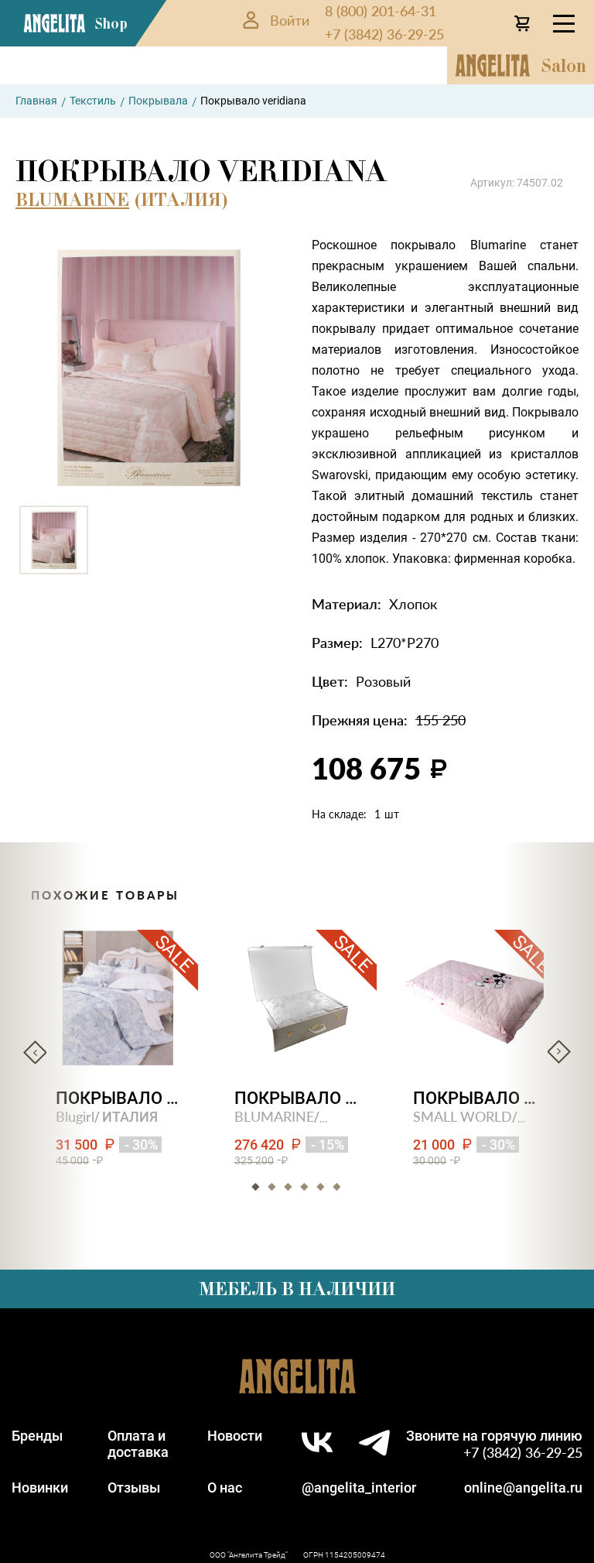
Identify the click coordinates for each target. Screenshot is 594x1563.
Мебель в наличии (297, 1288)
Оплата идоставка (138, 1444)
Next (559, 1052)
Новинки (40, 1487)
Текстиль (93, 100)
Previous (34, 1052)
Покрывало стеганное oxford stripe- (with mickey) (476, 1098)
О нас (224, 1487)
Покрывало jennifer (119, 1098)
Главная (36, 100)
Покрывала (158, 100)
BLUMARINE (72, 199)
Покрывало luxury (297, 1098)
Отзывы (134, 1487)
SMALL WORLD (462, 1116)
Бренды (37, 1436)
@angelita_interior (359, 1487)
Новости (234, 1436)
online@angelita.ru (523, 1487)
